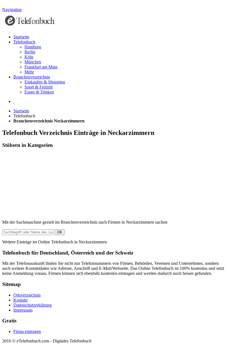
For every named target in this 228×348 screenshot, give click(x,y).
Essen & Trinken (39, 92)
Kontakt (20, 300)
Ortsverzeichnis (27, 295)
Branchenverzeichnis (31, 77)
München (32, 62)
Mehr (29, 72)
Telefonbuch (24, 42)
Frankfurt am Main (41, 67)
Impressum (23, 310)
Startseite (21, 36)
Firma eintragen (27, 331)
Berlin (29, 52)
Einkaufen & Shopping (44, 82)
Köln (28, 57)
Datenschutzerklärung (32, 305)
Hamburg (32, 47)
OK (59, 232)
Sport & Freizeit (38, 87)
